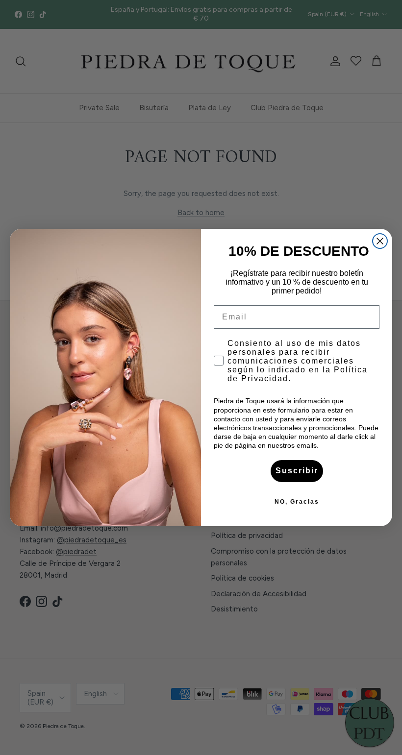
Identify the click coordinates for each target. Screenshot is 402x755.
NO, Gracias (297, 501)
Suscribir (297, 470)
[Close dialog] (380, 241)
